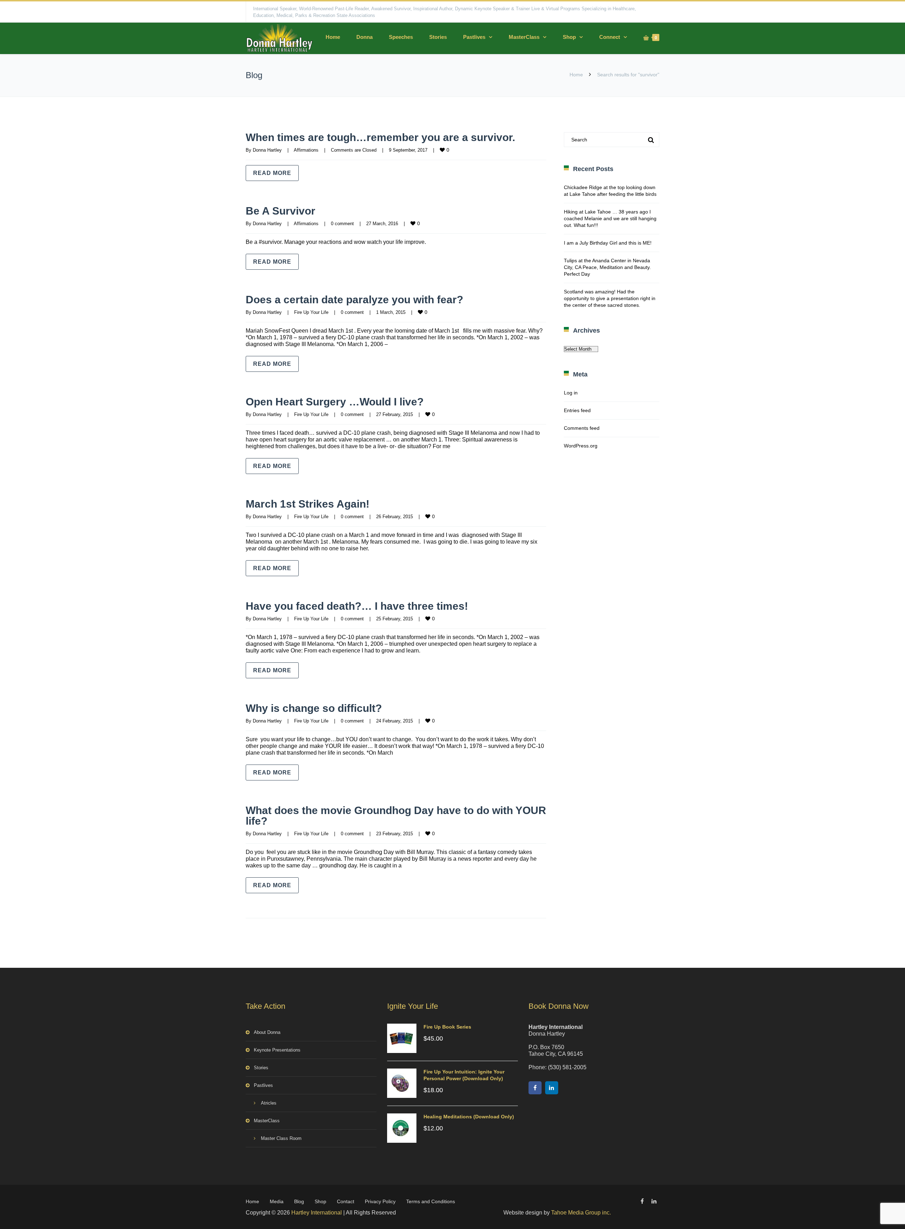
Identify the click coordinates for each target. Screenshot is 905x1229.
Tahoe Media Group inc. (581, 1213)
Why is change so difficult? (314, 708)
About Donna (267, 1032)
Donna (364, 37)
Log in (571, 393)
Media (277, 1201)
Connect (609, 37)
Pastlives (474, 37)
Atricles (268, 1103)
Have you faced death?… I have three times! (357, 606)
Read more (272, 173)
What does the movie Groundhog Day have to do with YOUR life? (396, 815)
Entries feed (577, 410)
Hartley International (316, 1213)
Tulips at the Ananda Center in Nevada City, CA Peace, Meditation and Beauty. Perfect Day (607, 267)
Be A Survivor (280, 211)
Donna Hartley (267, 150)
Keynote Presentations (277, 1050)
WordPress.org (580, 446)
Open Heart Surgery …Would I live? (335, 402)
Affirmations (306, 150)
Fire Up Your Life (311, 312)
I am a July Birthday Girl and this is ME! (608, 243)
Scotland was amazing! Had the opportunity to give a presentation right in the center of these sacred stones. (609, 298)
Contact (345, 1201)
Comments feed (582, 428)
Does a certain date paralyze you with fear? (354, 299)
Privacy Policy (380, 1201)
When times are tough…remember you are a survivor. (380, 137)
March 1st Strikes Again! (307, 504)
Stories (438, 37)
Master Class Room (281, 1138)
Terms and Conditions (430, 1201)
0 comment (342, 223)
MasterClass (524, 37)
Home (333, 37)
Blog (299, 1201)
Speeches (401, 37)
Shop (569, 37)
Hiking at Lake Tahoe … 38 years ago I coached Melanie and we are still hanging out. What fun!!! (610, 218)
